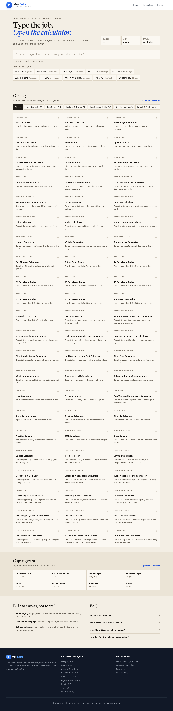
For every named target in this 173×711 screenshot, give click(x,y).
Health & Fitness (68, 684)
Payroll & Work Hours (70, 680)
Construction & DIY (69, 672)
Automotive (66, 688)
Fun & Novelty (67, 691)
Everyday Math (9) (34, 107)
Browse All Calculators (126, 665)
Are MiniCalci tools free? (125, 615)
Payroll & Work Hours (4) (148, 107)
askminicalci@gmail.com (127, 661)
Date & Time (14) (53, 107)
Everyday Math (68, 661)
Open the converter (151, 565)
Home (135, 5)
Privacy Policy (122, 672)
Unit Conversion (68, 676)
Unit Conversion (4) (124, 107)
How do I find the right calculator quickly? (125, 637)
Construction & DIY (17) (100, 107)
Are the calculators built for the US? (125, 622)
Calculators (148, 5)
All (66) (18, 107)
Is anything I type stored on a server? (125, 630)
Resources (162, 5)
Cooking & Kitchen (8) (75, 107)
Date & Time (66, 665)
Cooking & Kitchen (69, 669)
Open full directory (151, 100)
